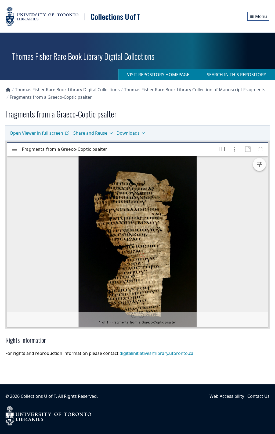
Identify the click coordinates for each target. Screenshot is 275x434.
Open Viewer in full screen (36, 133)
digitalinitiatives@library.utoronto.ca (156, 353)
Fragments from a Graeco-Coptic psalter (51, 97)
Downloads (128, 133)
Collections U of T (38, 396)
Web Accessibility (226, 396)
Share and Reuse (90, 133)
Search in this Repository (236, 75)
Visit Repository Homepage (158, 75)
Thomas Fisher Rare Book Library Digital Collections (67, 90)
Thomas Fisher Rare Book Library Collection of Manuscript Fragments (194, 90)
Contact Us (258, 396)
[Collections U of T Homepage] (8, 89)
